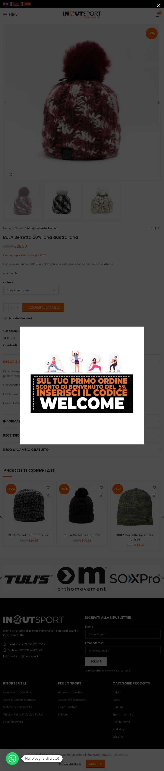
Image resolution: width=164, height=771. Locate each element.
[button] (12, 758)
